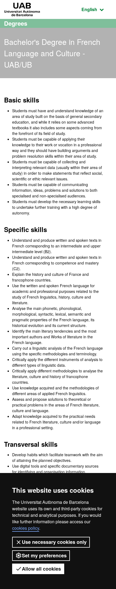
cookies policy (25, 528)
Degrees (15, 23)
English (96, 9)
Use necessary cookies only (54, 541)
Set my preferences (44, 555)
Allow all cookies (41, 568)
